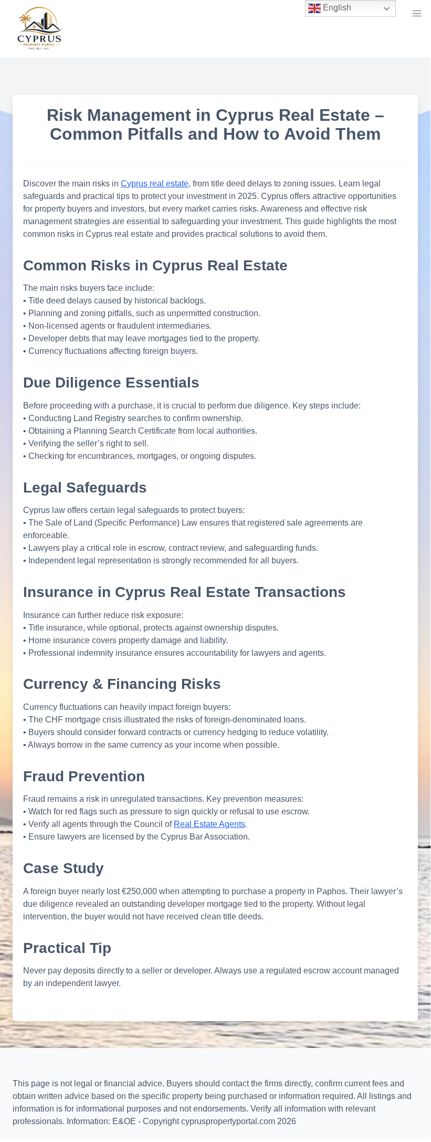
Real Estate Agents (209, 824)
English (336, 7)
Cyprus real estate (154, 183)
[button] (416, 13)
